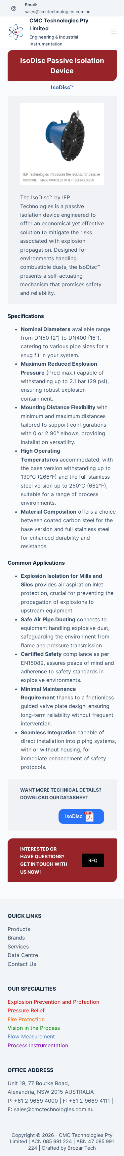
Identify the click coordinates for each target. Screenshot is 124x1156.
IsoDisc (74, 816)
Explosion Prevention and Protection (53, 1002)
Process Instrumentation (38, 1045)
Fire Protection (26, 1019)
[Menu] (114, 32)
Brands (16, 937)
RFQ (93, 860)
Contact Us (22, 964)
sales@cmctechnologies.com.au (58, 11)
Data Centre (23, 955)
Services (18, 946)
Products (19, 929)
